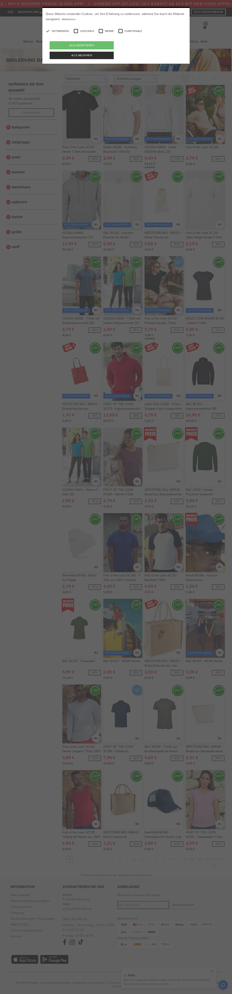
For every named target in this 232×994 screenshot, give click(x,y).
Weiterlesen (68, 19)
